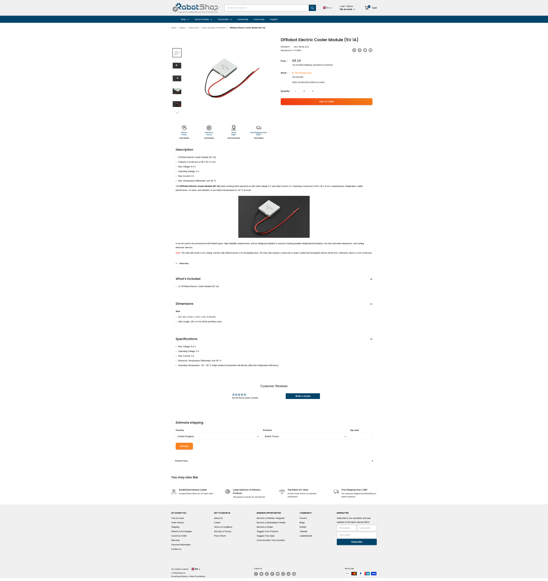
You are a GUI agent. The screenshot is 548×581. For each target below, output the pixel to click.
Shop (183, 19)
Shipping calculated (313, 65)
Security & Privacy (222, 531)
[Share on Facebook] (354, 50)
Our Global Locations (180, 569)
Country (180, 430)
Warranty (175, 540)
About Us (218, 518)
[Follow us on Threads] (294, 574)
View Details (184, 138)
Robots (182, 28)
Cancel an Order (179, 536)
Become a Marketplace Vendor (271, 522)
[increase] (313, 91)
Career (217, 522)
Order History (177, 522)
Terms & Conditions (223, 527)
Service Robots (202, 19)
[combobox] (266, 8)
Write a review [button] (302, 396)
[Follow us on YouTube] (278, 574)
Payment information (181, 544)
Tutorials (303, 531)
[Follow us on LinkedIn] (289, 574)
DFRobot (285, 47)
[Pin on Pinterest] (360, 50)
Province (267, 430)
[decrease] (295, 91)
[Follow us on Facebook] (256, 574)
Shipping (175, 527)
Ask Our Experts (234, 138)
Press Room (220, 536)
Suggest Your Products (267, 531)
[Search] (312, 8)
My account (346, 9)
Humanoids (223, 19)
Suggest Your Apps (266, 536)
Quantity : (286, 91)
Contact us (176, 549)
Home (173, 28)
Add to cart (326, 101)
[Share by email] (370, 50)
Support (273, 19)
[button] (177, 112)
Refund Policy (181, 461)
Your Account (177, 518)
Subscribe (356, 542)
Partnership (242, 19)
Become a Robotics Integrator (271, 518)
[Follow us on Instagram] (267, 574)
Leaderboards (306, 536)
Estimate (184, 446)
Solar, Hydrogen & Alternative (214, 28)
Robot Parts (194, 28)
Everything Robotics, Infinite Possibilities (188, 576)
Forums (303, 518)
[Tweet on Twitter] (365, 50)
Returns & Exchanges (181, 531)
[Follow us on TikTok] (283, 574)
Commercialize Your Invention (271, 540)
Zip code (354, 430)
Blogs (302, 522)
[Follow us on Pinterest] (272, 574)
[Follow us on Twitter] (261, 574)
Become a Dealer (265, 527)
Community (259, 19)
